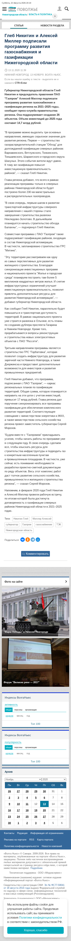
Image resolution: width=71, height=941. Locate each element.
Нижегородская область (14, 14)
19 (35, 810)
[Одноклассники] (27, 539)
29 (35, 791)
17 (18, 810)
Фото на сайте (14, 581)
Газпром (26, 524)
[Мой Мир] (38, 539)
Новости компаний (52, 846)
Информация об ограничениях (47, 833)
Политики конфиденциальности (40, 917)
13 (44, 804)
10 (18, 804)
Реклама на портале (15, 839)
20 (44, 810)
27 (18, 791)
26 (9, 791)
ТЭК (58, 524)
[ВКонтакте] (22, 539)
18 (27, 810)
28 (27, 791)
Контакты (9, 833)
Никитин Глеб (20, 519)
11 (27, 804)
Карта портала (45, 839)
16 (9, 810)
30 (44, 791)
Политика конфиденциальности (21, 846)
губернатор (12, 524)
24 (18, 816)
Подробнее (36, 868)
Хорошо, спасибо (35, 930)
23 (9, 816)
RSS (31, 839)
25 (27, 816)
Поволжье (27, 9)
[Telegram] (33, 539)
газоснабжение (44, 524)
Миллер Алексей (42, 519)
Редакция (22, 833)
